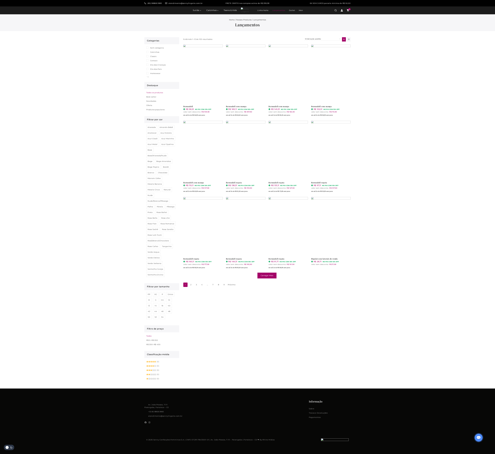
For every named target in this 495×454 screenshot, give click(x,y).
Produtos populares (155, 110)
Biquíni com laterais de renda (324, 259)
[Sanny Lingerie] (247, 10)
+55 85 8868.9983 (156, 412)
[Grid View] (344, 39)
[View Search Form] (335, 10)
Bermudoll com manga (236, 106)
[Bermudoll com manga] (245, 74)
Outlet (292, 10)
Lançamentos (278, 10)
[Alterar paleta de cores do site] (9, 447)
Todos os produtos (154, 93)
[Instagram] (149, 422)
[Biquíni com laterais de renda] (331, 226)
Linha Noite (263, 10)
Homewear (155, 73)
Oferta (149, 105)
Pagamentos (315, 417)
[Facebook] (145, 422)
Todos (149, 336)
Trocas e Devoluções (318, 413)
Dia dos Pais (156, 69)
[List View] (349, 39)
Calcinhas (154, 52)
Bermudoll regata (234, 182)
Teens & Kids (230, 10)
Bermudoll (188, 106)
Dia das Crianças (158, 65)
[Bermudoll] (203, 74)
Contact (154, 61)
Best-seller (151, 97)
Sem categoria (157, 48)
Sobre (311, 409)
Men (301, 10)
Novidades (151, 101)
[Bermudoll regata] (245, 150)
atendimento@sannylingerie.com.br (165, 416)
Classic (153, 56)
